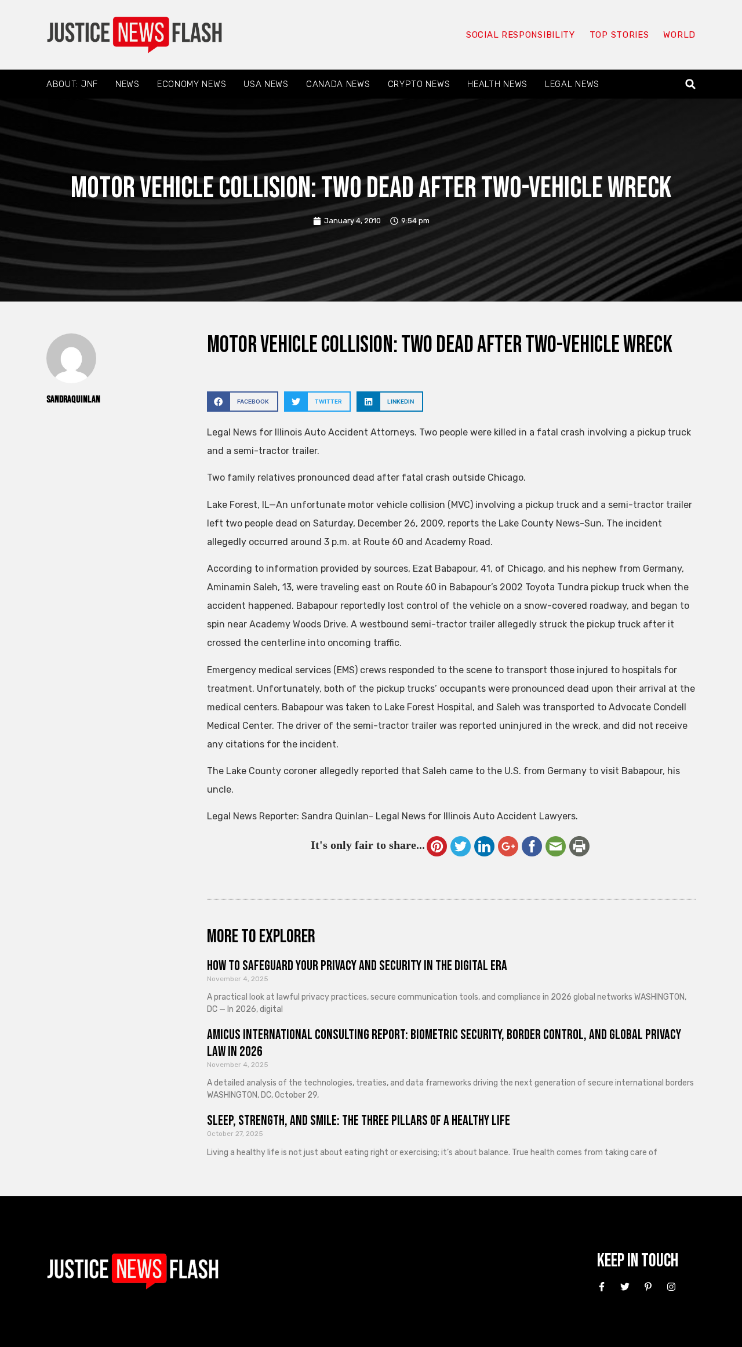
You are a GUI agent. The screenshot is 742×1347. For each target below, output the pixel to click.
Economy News (191, 84)
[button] (691, 84)
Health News (497, 84)
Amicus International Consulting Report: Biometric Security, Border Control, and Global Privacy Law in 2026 (444, 1043)
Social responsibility (520, 35)
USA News (266, 84)
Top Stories (619, 35)
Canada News (338, 84)
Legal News (572, 84)
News (127, 84)
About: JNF (72, 84)
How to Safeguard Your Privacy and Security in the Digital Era (357, 965)
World (679, 35)
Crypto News (419, 84)
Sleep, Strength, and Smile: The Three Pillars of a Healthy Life (358, 1120)
